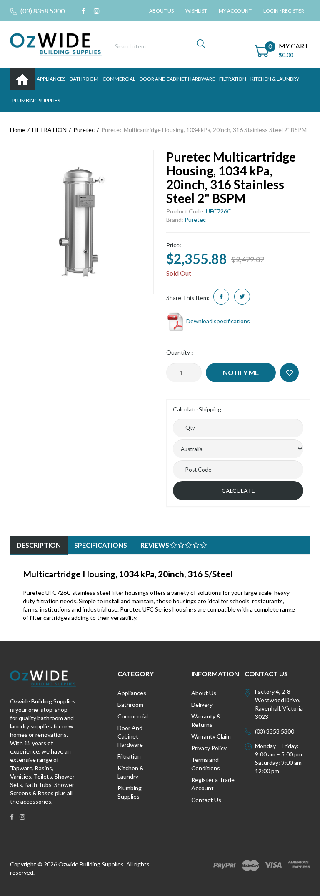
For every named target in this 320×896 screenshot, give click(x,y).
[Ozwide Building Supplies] (56, 43)
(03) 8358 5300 (42, 11)
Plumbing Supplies (130, 792)
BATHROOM (84, 79)
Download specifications (217, 321)
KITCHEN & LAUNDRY (274, 79)
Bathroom (130, 704)
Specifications (100, 545)
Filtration (129, 756)
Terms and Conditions (205, 764)
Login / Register (283, 11)
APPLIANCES (51, 79)
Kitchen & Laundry (131, 772)
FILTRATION (232, 79)
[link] (84, 10)
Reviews (155, 545)
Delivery (201, 704)
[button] (289, 372)
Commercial (118, 79)
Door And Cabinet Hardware (130, 736)
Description (39, 545)
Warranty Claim (211, 736)
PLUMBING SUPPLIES (36, 100)
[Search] (201, 46)
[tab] (39, 545)
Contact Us (206, 799)
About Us (161, 11)
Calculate (238, 490)
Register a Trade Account (213, 784)
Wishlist (196, 11)
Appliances (132, 692)
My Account (235, 11)
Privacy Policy (209, 747)
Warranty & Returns (206, 720)
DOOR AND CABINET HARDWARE (177, 79)
